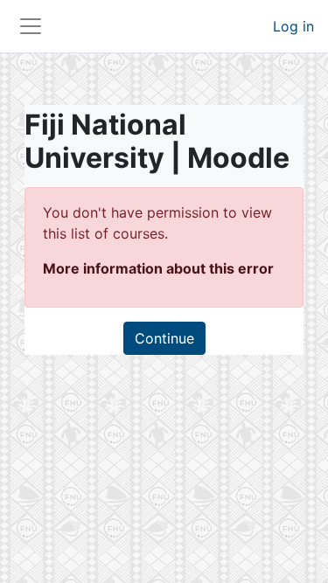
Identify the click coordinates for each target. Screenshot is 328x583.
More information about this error (158, 268)
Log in (293, 26)
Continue (164, 338)
